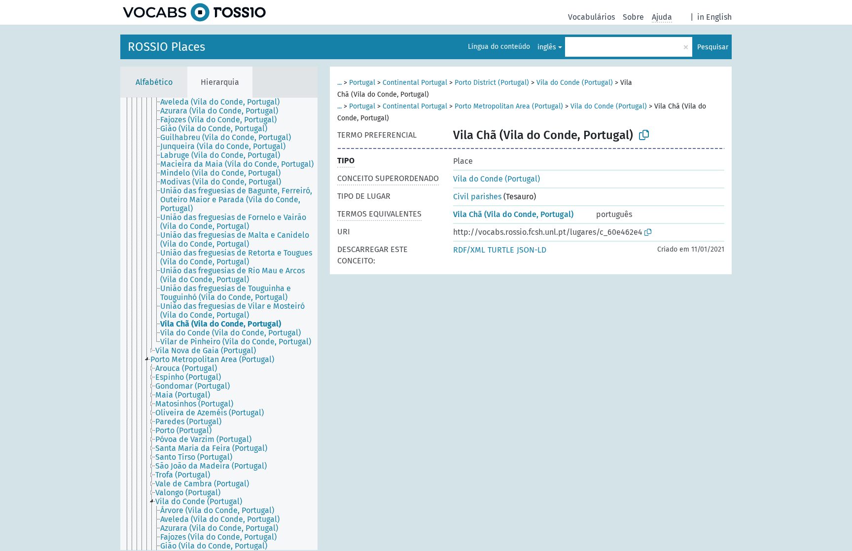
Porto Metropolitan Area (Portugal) (509, 106)
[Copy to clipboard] (644, 135)
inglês (546, 47)
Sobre (633, 17)
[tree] (219, 324)
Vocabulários (591, 17)
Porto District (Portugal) (492, 82)
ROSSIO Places (166, 47)
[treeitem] (224, 102)
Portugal (362, 82)
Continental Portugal (415, 82)
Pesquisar (712, 47)
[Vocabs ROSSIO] (194, 12)
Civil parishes (477, 196)
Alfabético (154, 82)
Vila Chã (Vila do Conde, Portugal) (513, 214)
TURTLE (501, 250)
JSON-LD (531, 250)
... (339, 82)
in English (714, 17)
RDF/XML (469, 250)
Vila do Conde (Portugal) (574, 82)
